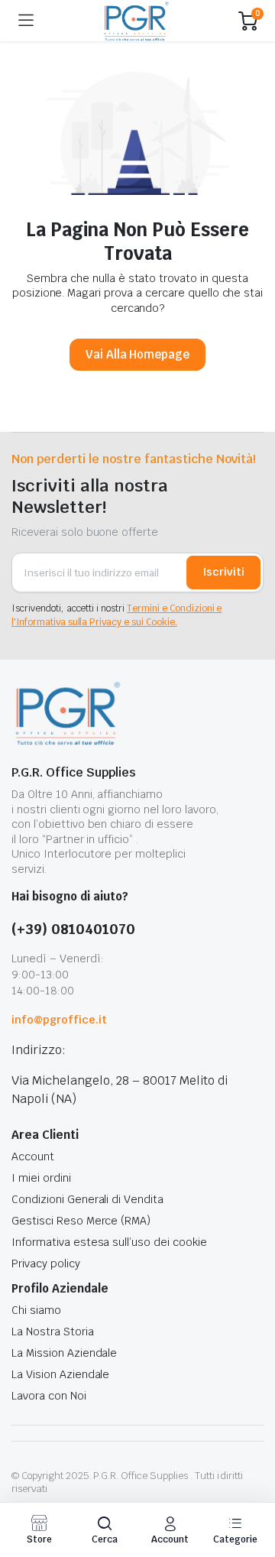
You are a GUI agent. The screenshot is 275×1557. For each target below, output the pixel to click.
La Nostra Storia (52, 1331)
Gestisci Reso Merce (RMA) (80, 1221)
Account (32, 1156)
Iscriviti (223, 572)
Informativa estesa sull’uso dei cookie (109, 1242)
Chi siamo (36, 1310)
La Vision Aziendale (60, 1374)
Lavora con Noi (48, 1396)
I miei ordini (41, 1178)
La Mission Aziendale (64, 1353)
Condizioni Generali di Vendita (87, 1199)
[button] (105, 1530)
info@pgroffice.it (59, 1020)
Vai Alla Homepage (138, 354)
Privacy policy (45, 1263)
